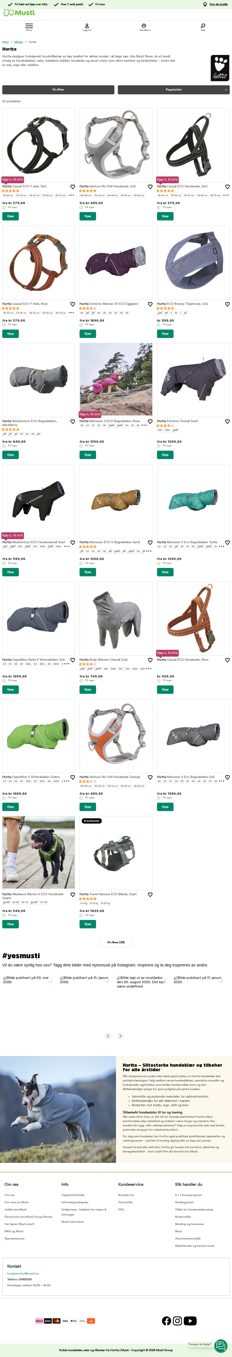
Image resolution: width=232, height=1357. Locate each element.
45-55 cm (34, 195)
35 (93, 313)
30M (167, 430)
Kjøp (10, 216)
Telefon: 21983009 (19, 1279)
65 (127, 313)
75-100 (43, 902)
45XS (120, 425)
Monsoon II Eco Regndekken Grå (185, 777)
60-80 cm (139, 195)
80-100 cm (86, 195)
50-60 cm (48, 195)
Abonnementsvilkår (188, 1238)
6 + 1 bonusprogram (188, 1195)
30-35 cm (8, 195)
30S (20, 546)
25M (89, 669)
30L (121, 669)
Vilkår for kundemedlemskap (194, 1209)
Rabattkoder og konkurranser (195, 1246)
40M (42, 546)
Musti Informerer (72, 1221)
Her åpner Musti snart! (19, 1224)
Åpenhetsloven (14, 1238)
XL (185, 313)
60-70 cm (61, 195)
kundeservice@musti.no (23, 1273)
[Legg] (72, 187)
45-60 (15, 902)
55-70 (25, 902)
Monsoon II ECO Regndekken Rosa (110, 421)
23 (87, 425)
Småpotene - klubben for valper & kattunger (83, 1212)
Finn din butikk (219, 4)
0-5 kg (83, 903)
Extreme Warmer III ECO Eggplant (109, 304)
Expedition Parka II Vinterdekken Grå (33, 660)
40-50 (6, 902)
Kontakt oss (126, 1195)
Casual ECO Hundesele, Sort (182, 186)
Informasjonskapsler (75, 1202)
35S (35, 546)
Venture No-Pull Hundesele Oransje (110, 777)
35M (175, 430)
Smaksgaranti (184, 1202)
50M (58, 546)
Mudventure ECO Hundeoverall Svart (33, 542)
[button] (29, 1001)
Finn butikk (125, 1202)
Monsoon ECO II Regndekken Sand (110, 542)
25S (160, 430)
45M (50, 546)
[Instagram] (177, 1320)
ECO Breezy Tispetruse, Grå (182, 304)
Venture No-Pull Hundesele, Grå (107, 186)
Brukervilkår (183, 1216)
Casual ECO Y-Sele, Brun (25, 304)
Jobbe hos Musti (16, 1209)
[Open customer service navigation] (221, 1346)
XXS (160, 313)
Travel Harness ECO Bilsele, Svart (108, 894)
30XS (98, 669)
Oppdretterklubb (73, 1195)
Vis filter (58, 89)
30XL (28, 664)
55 (115, 313)
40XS (111, 425)
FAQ (121, 1209)
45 (104, 313)
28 (81, 425)
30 (87, 313)
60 (121, 313)
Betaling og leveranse (189, 1224)
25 (81, 313)
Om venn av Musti (17, 1202)
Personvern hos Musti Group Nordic (29, 1216)
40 (98, 313)
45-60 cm (126, 195)
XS (166, 313)
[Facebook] (166, 1320)
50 (110, 313)
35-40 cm (99, 195)
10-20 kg (105, 903)
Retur (178, 1231)
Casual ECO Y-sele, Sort (24, 186)
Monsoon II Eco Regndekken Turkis (187, 542)
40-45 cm (113, 195)
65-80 (34, 902)
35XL (42, 664)
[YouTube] (190, 1320)
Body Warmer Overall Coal (103, 660)
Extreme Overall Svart (177, 421)
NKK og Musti (14, 1231)
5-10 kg (94, 903)
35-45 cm (21, 195)
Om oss (10, 1195)
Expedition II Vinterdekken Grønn (31, 777)
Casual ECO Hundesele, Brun (182, 660)
